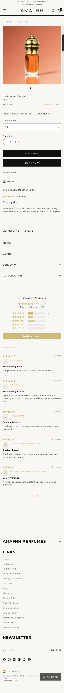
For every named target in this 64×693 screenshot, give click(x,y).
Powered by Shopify (10, 681)
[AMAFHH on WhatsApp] (24, 660)
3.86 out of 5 (40, 304)
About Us (7, 593)
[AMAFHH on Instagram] (9, 660)
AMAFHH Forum (11, 627)
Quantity (7, 136)
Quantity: (10, 120)
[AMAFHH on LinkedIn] (14, 660)
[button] (9, 196)
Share (10, 181)
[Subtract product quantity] (6, 142)
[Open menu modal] (4, 10)
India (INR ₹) (11, 671)
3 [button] (33, 495)
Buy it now (32, 163)
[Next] (59, 3)
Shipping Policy (11, 608)
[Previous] (4, 3)
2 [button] (28, 495)
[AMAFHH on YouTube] (29, 660)
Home (8, 22)
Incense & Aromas (12, 573)
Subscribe (56, 650)
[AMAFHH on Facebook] (5, 660)
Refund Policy (10, 613)
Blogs (6, 588)
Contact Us (8, 622)
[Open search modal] (53, 10)
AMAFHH (7, 100)
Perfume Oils (9, 568)
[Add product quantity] (15, 142)
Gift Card (7, 583)
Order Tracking (10, 603)
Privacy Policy (10, 598)
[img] (9, 356)
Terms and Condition (13, 617)
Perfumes (8, 564)
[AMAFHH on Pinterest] (19, 660)
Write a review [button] (32, 336)
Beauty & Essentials (13, 578)
